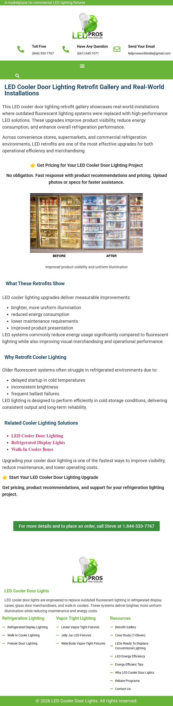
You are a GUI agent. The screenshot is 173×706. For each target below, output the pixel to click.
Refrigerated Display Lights (38, 442)
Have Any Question (92, 46)
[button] (82, 65)
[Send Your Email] (117, 49)
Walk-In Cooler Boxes (32, 449)
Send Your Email (141, 46)
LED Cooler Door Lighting (37, 435)
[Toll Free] (20, 49)
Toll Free (39, 46)
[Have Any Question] (66, 49)
